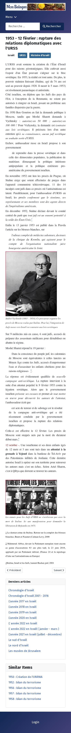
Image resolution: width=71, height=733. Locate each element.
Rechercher (53, 26)
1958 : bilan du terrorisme (24, 699)
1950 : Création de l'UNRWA (25, 677)
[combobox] (23, 26)
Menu (9, 17)
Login (35, 722)
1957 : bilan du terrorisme (24, 693)
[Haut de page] (65, 726)
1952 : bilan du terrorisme (24, 682)
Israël (11, 55)
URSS (22, 55)
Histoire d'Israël (40, 55)
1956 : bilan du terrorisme (24, 688)
